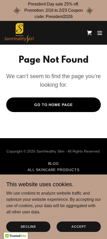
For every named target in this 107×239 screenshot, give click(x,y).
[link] (19, 33)
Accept (78, 226)
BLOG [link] (53, 163)
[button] (100, 33)
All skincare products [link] (54, 170)
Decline (28, 226)
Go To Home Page (53, 105)
